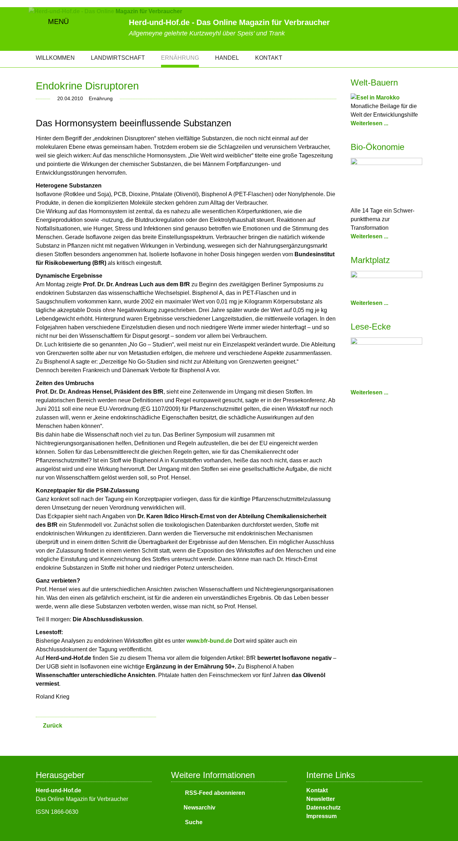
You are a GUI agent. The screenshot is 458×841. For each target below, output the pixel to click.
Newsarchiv (199, 807)
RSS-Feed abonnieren (214, 793)
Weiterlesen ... (369, 123)
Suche (193, 822)
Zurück (52, 726)
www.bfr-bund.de (209, 641)
